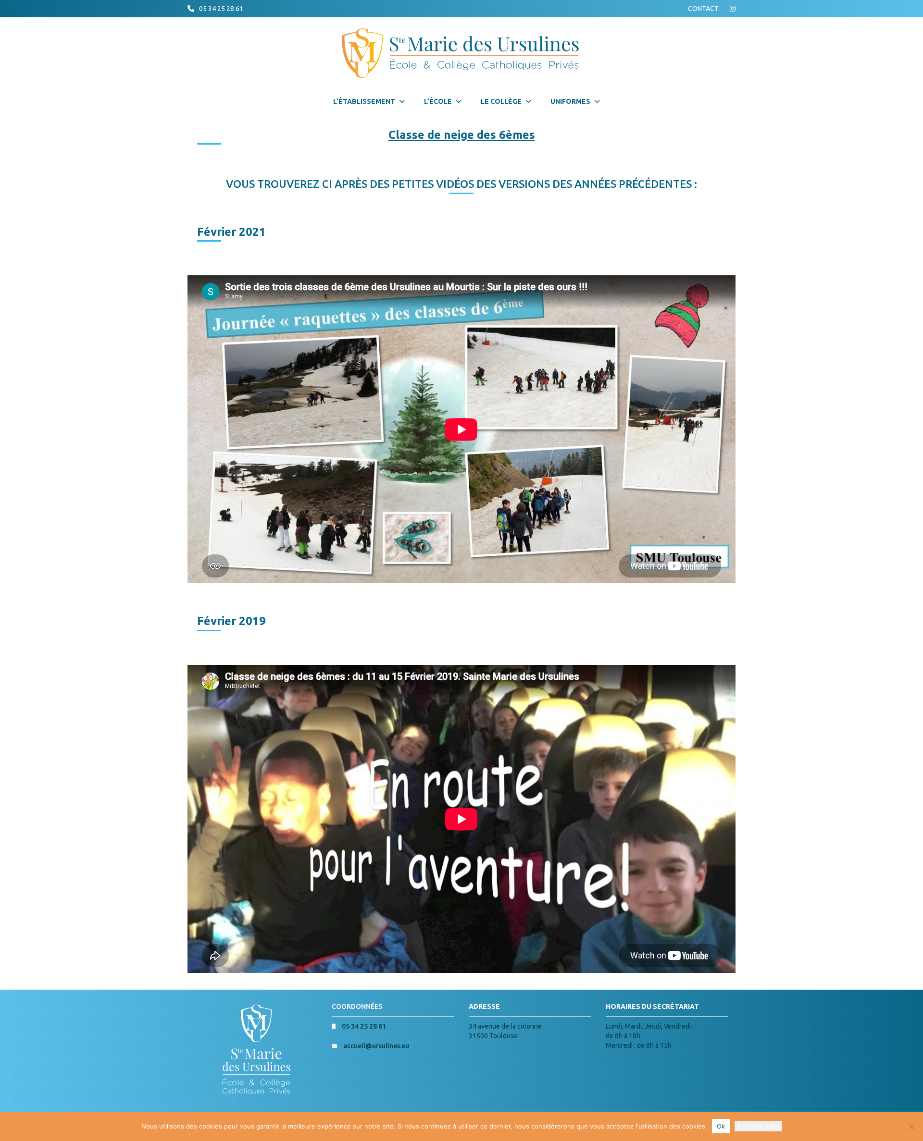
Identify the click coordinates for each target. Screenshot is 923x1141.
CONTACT (703, 8)
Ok (721, 1126)
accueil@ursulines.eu (376, 1046)
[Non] (911, 1126)
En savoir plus (758, 1126)
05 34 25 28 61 (221, 8)
